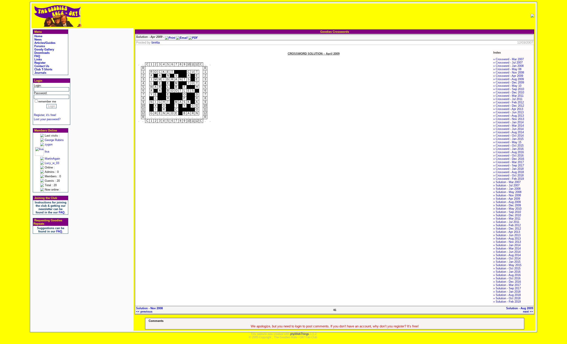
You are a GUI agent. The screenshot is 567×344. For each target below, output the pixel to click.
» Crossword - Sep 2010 (508, 89)
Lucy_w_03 (52, 163)
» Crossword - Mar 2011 (508, 95)
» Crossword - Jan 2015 (508, 139)
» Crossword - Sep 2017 (508, 165)
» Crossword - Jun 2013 (508, 112)
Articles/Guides (44, 42)
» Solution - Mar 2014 (507, 248)
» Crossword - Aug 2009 (508, 79)
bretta (155, 42)
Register (39, 62)
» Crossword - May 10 (507, 85)
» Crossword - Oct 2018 (508, 175)
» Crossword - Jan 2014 (508, 122)
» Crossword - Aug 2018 (508, 172)
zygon (48, 144)
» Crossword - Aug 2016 (508, 152)
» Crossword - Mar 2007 (508, 59)
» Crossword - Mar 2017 (508, 162)
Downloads (41, 52)
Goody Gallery (43, 49)
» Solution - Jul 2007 (506, 185)
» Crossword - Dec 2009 (508, 82)
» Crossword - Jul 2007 (508, 62)
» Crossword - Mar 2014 (508, 125)
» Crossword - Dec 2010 (508, 92)
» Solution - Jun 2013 (506, 235)
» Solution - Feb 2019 (507, 301)
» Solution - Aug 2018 (507, 295)
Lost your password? (47, 119)
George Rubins (54, 140)
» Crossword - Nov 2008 (508, 72)
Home (37, 36)
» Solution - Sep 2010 (507, 212)
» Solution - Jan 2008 (506, 188)
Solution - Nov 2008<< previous (149, 310)
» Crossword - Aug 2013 (508, 115)
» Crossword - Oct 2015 (508, 145)
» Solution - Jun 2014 (506, 251)
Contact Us (41, 66)
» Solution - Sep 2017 (507, 288)
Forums (39, 46)
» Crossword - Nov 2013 (508, 119)
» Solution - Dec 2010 (507, 215)
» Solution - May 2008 (507, 192)
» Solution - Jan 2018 (506, 291)
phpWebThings (299, 334)
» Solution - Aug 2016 (507, 275)
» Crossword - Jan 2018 (508, 168)
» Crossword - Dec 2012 (508, 105)
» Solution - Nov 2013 (507, 242)
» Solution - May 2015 (507, 265)
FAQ (36, 56)
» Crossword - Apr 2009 (508, 75)
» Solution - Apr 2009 (506, 198)
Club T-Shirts (42, 69)
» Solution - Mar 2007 (507, 182)
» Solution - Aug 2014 (507, 255)
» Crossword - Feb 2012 (508, 102)
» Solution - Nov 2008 (507, 195)
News (37, 39)
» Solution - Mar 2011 (506, 218)
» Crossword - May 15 (507, 142)
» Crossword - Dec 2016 (508, 158)
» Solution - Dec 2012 (507, 228)
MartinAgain (52, 158)
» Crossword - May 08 (507, 69)
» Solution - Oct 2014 (506, 258)
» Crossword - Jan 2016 (508, 149)
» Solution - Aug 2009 (507, 202)
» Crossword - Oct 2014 (508, 135)
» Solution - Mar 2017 (507, 285)
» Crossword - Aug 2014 (508, 132)
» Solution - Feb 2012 (507, 225)
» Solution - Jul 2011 (506, 222)
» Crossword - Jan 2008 (508, 66)
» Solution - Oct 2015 (506, 268)
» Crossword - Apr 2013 (508, 109)
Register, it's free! (45, 115)
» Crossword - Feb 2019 (508, 178)
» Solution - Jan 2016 (506, 271)
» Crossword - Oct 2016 (508, 155)
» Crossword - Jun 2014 (508, 129)
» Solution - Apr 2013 (506, 232)
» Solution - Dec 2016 (507, 281)
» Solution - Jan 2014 (506, 245)
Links (37, 59)
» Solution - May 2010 (507, 208)
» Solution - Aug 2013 (507, 238)
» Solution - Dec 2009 (507, 205)
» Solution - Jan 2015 (506, 261)
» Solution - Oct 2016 (506, 278)
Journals (39, 72)
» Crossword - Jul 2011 (507, 99)
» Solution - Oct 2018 (506, 298)
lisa (47, 151)
